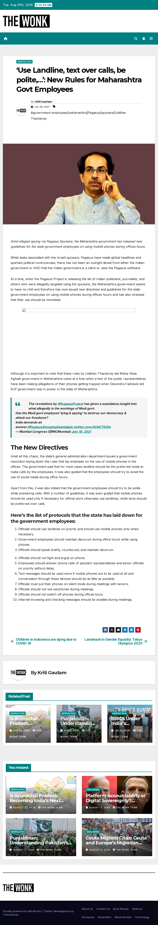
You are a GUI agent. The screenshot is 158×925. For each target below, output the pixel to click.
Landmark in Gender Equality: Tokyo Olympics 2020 (113, 641)
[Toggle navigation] (151, 38)
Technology (142, 917)
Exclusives (93, 789)
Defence (137, 908)
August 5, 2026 (24, 849)
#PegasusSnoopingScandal (48, 427)
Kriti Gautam (43, 101)
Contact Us (103, 908)
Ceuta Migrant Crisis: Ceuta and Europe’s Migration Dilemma (116, 842)
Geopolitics (24, 62)
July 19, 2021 (81, 431)
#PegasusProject (70, 404)
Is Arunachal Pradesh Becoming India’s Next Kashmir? (35, 800)
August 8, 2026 (100, 807)
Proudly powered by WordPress (22, 911)
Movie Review (123, 917)
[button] (135, 39)
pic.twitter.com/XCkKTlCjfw (89, 427)
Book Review (121, 908)
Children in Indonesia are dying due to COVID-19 (46, 641)
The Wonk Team (52, 807)
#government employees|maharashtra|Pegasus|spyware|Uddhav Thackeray (78, 115)
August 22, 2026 (24, 807)
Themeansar (10, 914)
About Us (87, 908)
